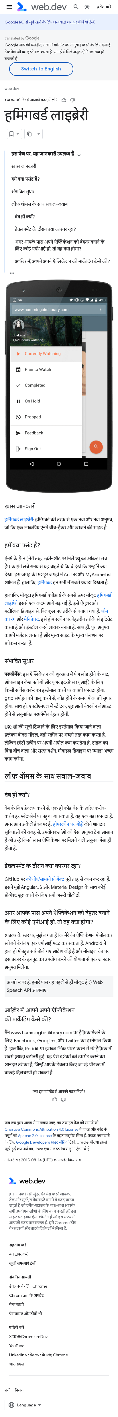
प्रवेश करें (104, 6)
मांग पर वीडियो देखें (80, 22)
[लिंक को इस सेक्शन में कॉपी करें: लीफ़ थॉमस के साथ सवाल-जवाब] (96, 776)
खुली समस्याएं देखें (22, 1263)
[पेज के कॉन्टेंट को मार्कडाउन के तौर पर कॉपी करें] (30, 134)
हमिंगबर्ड (45, 583)
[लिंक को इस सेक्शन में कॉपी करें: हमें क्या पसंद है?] (45, 545)
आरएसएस (16, 1364)
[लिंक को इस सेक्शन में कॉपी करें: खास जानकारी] (41, 507)
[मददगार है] (64, 100)
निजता (19, 1390)
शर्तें (7, 1390)
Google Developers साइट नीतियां (42, 1142)
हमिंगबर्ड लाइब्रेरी (19, 520)
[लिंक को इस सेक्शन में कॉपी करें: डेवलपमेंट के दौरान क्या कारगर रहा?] (86, 866)
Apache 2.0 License (35, 1135)
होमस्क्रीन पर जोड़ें (68, 824)
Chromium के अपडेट (26, 1295)
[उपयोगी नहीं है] (72, 100)
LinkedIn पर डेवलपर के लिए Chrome (38, 1354)
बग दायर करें (18, 1254)
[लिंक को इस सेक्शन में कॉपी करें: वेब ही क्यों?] (35, 795)
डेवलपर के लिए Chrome (28, 1286)
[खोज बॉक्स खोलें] (76, 6)
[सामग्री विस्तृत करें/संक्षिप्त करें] (79, 155)
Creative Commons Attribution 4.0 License (41, 1129)
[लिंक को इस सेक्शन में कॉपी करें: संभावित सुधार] (39, 661)
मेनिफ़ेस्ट (31, 619)
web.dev (12, 88)
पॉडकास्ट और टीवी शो (25, 1313)
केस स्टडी (16, 1304)
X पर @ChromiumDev (28, 1336)
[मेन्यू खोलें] (9, 7)
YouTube (16, 1345)
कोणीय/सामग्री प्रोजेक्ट (45, 879)
